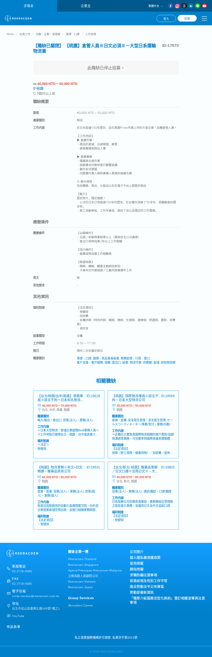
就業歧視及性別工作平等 (148, 580)
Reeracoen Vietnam (82, 581)
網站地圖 (136, 569)
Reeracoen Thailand (82, 558)
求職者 (29, 5)
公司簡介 (136, 551)
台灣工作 (24, 34)
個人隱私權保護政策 (145, 557)
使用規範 (136, 563)
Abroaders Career (80, 605)
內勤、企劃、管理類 (48, 34)
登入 (166, 18)
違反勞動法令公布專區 (147, 586)
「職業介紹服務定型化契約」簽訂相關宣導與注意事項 (167, 600)
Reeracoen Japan (80, 587)
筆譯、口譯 (73, 34)
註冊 (187, 18)
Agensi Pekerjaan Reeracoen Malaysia (95, 570)
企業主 (86, 5)
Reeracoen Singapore (83, 564)
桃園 (39, 88)
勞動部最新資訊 (142, 592)
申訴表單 (13, 626)
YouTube (18, 616)
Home (10, 34)
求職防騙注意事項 (143, 575)
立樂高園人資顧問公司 (83, 575)
